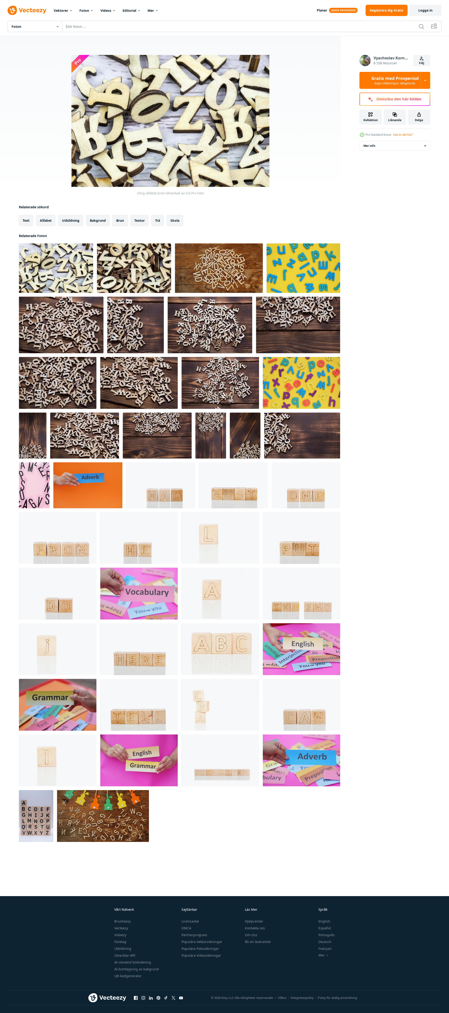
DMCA (186, 928)
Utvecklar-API (124, 955)
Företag (120, 941)
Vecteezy (121, 928)
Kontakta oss (255, 928)
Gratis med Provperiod (395, 80)
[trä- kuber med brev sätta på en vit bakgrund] (301, 538)
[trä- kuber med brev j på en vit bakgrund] (57, 649)
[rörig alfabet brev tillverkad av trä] (56, 268)
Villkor (282, 998)
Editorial (129, 10)
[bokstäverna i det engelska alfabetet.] (219, 268)
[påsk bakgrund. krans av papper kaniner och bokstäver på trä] (103, 816)
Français (325, 948)
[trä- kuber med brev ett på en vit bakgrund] (306, 485)
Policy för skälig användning (337, 998)
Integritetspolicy (302, 998)
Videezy (120, 935)
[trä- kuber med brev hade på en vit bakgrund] (160, 485)
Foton (84, 10)
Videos (105, 10)
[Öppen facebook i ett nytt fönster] (136, 998)
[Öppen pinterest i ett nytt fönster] (158, 998)
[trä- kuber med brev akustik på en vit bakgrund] (220, 760)
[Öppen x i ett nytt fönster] (173, 998)
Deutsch (324, 941)
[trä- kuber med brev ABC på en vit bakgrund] (220, 649)
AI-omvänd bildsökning (132, 962)
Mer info (369, 146)
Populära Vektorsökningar (201, 941)
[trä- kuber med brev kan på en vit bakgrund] (301, 705)
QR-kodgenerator (128, 976)
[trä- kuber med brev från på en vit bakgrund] (57, 538)
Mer (151, 10)
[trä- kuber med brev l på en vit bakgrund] (220, 538)
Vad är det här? (403, 135)
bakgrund (98, 220)
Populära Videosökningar (201, 955)
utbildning (70, 220)
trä (157, 220)
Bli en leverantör (258, 941)
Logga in (425, 10)
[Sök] (421, 26)
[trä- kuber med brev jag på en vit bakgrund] (57, 760)
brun (120, 220)
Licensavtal (190, 921)
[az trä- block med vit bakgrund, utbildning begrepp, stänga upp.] (36, 816)
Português (326, 935)
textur (139, 220)
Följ (421, 63)
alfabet (46, 220)
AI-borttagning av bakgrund (136, 969)
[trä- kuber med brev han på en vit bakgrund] (139, 538)
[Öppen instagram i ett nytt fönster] (143, 998)
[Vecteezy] (27, 10)
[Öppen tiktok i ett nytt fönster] (166, 998)
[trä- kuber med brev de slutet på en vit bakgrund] (301, 593)
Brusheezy (122, 921)
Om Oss (251, 935)
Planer (322, 10)
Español (324, 928)
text (26, 220)
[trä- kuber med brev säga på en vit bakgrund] (139, 705)
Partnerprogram (194, 935)
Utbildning (122, 948)
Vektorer (61, 10)
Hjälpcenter (254, 921)
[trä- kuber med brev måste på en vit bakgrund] (233, 485)
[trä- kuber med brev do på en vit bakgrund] (57, 593)
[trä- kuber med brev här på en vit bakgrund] (139, 649)
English (324, 921)
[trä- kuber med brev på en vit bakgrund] (220, 593)
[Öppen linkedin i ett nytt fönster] (151, 998)
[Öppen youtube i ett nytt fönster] (181, 998)
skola (174, 220)
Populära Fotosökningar (200, 948)
